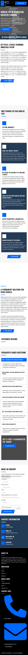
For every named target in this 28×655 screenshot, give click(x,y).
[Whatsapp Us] (3, 537)
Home (2, 571)
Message (3, 500)
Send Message (7, 511)
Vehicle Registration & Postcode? (9, 495)
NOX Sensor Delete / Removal (17, 32)
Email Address (5, 484)
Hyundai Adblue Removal (12, 59)
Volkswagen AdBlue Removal (13, 81)
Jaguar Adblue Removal (12, 62)
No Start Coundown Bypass (17, 24)
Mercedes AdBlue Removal (12, 66)
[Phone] (3, 526)
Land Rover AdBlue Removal (13, 69)
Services (8, 6)
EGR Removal (16, 42)
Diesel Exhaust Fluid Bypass (17, 20)
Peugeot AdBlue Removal (12, 72)
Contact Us (8, 86)
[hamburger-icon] (2, 2)
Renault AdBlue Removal (12, 75)
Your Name (4, 479)
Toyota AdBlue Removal (12, 78)
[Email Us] (3, 531)
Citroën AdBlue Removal (12, 55)
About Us (3, 573)
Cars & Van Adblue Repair (13, 48)
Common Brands (8, 45)
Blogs (7, 84)
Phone (2, 489)
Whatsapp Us (10, 537)
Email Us (8, 531)
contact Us (4, 588)
